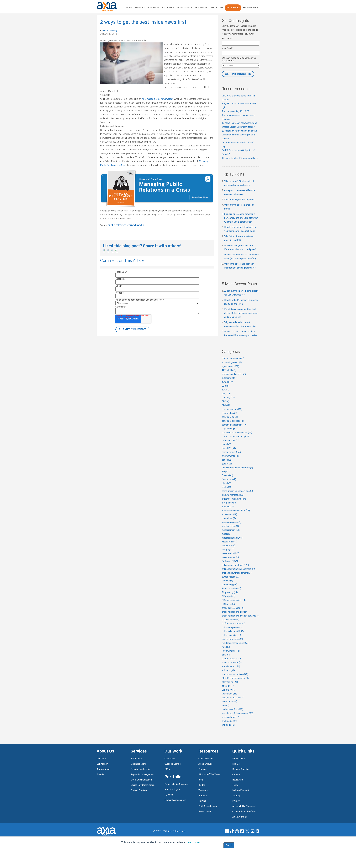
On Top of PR (231, 561)
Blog (200, 779)
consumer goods (231, 417)
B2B (225, 385)
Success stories (173, 764)
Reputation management (142, 774)
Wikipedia (228, 725)
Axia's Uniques (205, 764)
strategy (228, 686)
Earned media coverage (176, 784)
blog (226, 393)
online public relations (235, 565)
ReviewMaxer (231, 651)
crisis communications (235, 436)
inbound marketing (233, 495)
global (226, 483)
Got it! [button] (229, 845)
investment (229, 514)
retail (226, 647)
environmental (230, 456)
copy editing (230, 428)
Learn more (193, 842)
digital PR (229, 448)
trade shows (229, 701)
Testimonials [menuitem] (184, 7)
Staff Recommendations (235, 678)
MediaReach (229, 541)
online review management (237, 573)
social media (231, 666)
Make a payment (240, 790)
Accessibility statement (244, 806)
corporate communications (237, 432)
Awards (100, 774)
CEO (225, 401)
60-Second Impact (233, 358)
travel (226, 705)
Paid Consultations (207, 806)
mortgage (228, 549)
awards (227, 382)
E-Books (202, 795)
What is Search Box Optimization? (238, 127)
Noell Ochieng (110, 30)
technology (229, 693)
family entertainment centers (237, 467)
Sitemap (236, 795)
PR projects (229, 596)
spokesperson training (235, 674)
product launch (230, 619)
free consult (204, 811)
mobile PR (228, 545)
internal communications (236, 510)
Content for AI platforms (244, 811)
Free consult (238, 758)
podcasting (229, 584)
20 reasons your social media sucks (239, 130)
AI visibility (136, 758)
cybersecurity (230, 440)
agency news (230, 366)
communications (232, 409)
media (227, 534)
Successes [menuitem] (168, 7)
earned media (135, 225)
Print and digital (172, 789)
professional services (234, 623)
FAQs (167, 769)
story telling (230, 682)
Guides (201, 785)
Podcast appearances (175, 800)
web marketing (230, 717)
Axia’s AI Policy (239, 816)
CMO (226, 405)
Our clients (170, 758)
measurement (231, 530)
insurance (228, 506)
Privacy (236, 801)
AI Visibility (229, 370)
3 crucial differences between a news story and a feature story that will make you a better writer (241, 218)
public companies (232, 627)
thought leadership (233, 697)
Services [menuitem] (140, 7)
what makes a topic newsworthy (157, 99)
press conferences (232, 608)
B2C (225, 389)
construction (229, 413)
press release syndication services (240, 615)
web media (229, 721)
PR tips (228, 604)
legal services (230, 526)
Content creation (139, 790)
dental (226, 444)
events (227, 463)
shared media (231, 658)
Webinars (203, 790)
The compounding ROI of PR (235, 111)
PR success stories (234, 600)
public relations (117, 225)
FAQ (226, 471)
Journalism (229, 518)
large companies (231, 522)
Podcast (202, 769)
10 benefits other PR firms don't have (240, 158)
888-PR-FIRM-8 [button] (250, 7)
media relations (232, 537)
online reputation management (238, 569)
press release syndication (236, 612)
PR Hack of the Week (209, 774)
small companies (232, 662)
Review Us (237, 779)
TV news (169, 794)
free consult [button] (233, 8)
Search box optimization (142, 785)
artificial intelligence (234, 374)
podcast (227, 580)
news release (230, 557)
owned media (230, 576)
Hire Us (236, 764)
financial (227, 475)
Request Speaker (240, 769)
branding (228, 397)
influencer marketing (234, 498)
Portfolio (173, 776)
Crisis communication (141, 779)
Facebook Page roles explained (239, 199)
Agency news (103, 769)
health (226, 487)
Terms (235, 785)
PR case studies (231, 588)
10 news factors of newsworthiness (239, 123)
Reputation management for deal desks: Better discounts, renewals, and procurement (241, 313)
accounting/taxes (232, 362)
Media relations (138, 764)
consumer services (233, 421)
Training (202, 801)
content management (234, 424)
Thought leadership (140, 769)
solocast (228, 670)
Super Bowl (229, 689)
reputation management (235, 643)
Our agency (102, 764)
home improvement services (237, 491)
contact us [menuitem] (216, 7)
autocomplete (230, 378)
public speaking (232, 635)
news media (230, 553)
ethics (227, 460)
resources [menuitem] (201, 7)
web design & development (237, 713)
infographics (229, 502)
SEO (226, 654)
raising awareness (232, 639)
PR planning (230, 592)
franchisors (229, 479)
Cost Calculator (205, 758)
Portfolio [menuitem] (153, 7)
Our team (101, 758)
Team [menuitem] (129, 7)
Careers (236, 774)
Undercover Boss (232, 709)
